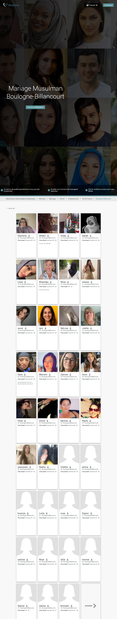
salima (21, 559)
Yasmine (22, 235)
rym (41, 328)
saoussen (23, 467)
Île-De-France (87, 199)
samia (42, 605)
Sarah (85, 235)
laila (63, 559)
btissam (65, 605)
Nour (41, 559)
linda (63, 235)
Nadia (42, 467)
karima (64, 420)
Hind (20, 420)
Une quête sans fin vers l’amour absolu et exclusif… (26, 383)
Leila (41, 513)
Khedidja (43, 282)
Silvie (42, 420)
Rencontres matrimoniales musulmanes (20, 199)
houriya (21, 513)
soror (20, 328)
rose (63, 513)
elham (42, 235)
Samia (21, 605)
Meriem (43, 374)
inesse (85, 282)
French (62, 199)
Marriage (52, 199)
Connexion (108, 5)
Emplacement (73, 199)
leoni (84, 374)
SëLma (64, 328)
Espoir (85, 513)
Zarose (64, 374)
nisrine (85, 559)
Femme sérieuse (44, 290)
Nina (63, 282)
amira (85, 467)
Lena (20, 282)
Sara (20, 374)
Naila (85, 420)
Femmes (42, 199)
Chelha (64, 467)
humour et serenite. (45, 243)
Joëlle (85, 328)
